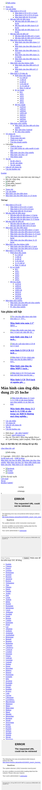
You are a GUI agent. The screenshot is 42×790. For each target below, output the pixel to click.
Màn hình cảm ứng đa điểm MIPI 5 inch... (21, 367)
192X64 (23, 117)
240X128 (23, 121)
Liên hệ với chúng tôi (13, 167)
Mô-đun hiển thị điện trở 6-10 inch (27, 38)
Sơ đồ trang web (7, 458)
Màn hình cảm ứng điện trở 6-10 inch (24, 248)
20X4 (22, 103)
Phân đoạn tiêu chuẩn (23, 75)
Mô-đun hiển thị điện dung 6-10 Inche (24, 217)
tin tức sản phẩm (16, 163)
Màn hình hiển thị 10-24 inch (25, 17)
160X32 (23, 115)
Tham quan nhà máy (17, 138)
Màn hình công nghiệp (18, 123)
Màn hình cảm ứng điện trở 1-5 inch (23, 246)
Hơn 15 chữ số (25, 88)
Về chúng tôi (10, 134)
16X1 (22, 94)
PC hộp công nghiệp (22, 132)
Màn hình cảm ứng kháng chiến (22, 63)
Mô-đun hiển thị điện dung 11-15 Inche (24, 219)
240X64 (23, 119)
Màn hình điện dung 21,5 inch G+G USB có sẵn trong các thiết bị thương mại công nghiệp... (22, 412)
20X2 (22, 100)
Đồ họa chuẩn (20, 105)
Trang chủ (9, 7)
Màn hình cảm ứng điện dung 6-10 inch (25, 232)
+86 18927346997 (21, 433)
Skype (3, 481)
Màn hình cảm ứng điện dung (21, 40)
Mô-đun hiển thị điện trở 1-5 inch (27, 36)
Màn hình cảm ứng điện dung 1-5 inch (24, 230)
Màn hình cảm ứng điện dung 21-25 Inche (21, 196)
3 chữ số (23, 80)
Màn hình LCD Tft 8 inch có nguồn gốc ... (22, 380)
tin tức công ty (15, 161)
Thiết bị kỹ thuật (16, 140)
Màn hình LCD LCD (18, 11)
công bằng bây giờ (8, 448)
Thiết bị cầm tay (16, 146)
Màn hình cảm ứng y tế (18, 155)
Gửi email (4, 479)
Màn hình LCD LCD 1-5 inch (26, 13)
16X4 (22, 98)
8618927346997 (7, 483)
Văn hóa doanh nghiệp (18, 142)
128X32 (23, 109)
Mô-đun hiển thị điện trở (19, 34)
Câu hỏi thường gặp (13, 169)
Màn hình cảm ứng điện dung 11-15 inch (25, 234)
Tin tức (8, 159)
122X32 (23, 107)
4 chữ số (23, 82)
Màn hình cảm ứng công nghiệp (22, 153)
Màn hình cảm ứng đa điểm (11, 460)
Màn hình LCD (17, 465)
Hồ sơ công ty (15, 136)
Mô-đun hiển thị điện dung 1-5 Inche (23, 215)
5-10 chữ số (24, 84)
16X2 (22, 96)
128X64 (23, 111)
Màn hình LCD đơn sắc (19, 73)
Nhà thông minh (16, 157)
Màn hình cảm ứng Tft (15, 462)
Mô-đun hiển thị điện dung (20, 19)
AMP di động (19, 458)
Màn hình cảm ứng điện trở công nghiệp (25, 303)
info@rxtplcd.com (18, 435)
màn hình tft (28, 465)
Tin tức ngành (15, 165)
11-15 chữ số (24, 86)
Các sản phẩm (11, 9)
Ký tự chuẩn (19, 90)
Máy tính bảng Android (23, 130)
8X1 (21, 92)
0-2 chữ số (23, 78)
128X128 (23, 113)
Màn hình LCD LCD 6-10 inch (26, 15)
